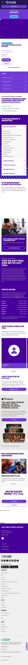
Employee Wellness (4, 572)
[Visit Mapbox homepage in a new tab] (2, 522)
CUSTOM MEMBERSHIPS (14, 248)
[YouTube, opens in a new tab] (15, 561)
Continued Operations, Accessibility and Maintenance (10, 593)
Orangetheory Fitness (5, 646)
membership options (19, 296)
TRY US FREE (14, 6)
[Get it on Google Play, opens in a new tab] (13, 567)
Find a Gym (3, 602)
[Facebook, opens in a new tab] (2, 561)
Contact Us (4, 55)
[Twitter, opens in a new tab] (7, 561)
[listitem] (14, 353)
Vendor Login (3, 631)
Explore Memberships (14, 67)
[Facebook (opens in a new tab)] (3, 538)
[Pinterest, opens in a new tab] (12, 561)
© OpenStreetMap (24, 522)
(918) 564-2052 (5, 54)
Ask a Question (5, 549)
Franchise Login (4, 607)
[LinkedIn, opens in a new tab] (10, 561)
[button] (23, 37)
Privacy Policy (3, 579)
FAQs (2, 617)
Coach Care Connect (4, 615)
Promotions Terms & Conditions (6, 588)
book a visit (18, 297)
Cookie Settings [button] (4, 660)
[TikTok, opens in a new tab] (18, 561)
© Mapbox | (19, 522)
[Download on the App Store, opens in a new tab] (5, 567)
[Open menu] (2, 2)
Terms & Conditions (4, 586)
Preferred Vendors (4, 595)
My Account (3, 624)
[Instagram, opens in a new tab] (5, 561)
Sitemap (2, 597)
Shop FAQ (2, 629)
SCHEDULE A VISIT (14, 389)
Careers (2, 577)
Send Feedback (5, 546)
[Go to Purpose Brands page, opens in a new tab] (5, 640)
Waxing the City (4, 649)
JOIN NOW (14, 16)
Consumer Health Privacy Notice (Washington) (9, 581)
